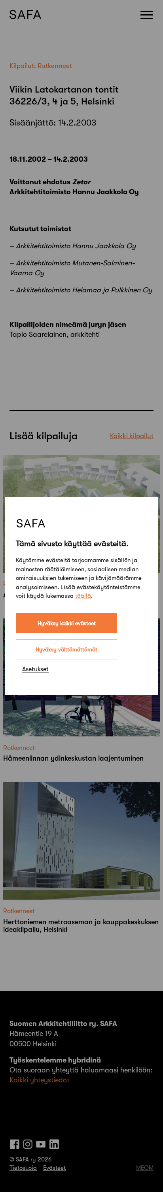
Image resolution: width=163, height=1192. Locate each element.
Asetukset (35, 669)
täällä (83, 595)
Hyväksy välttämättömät (66, 649)
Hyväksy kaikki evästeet (67, 623)
